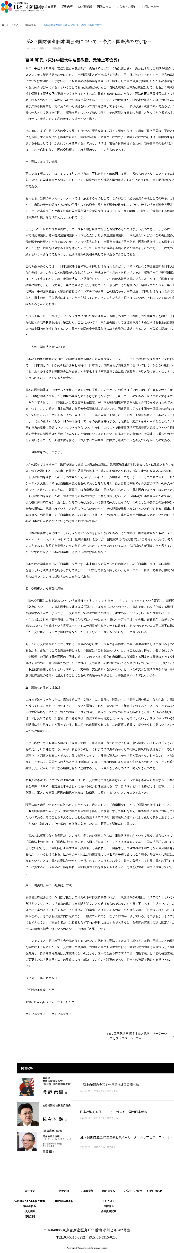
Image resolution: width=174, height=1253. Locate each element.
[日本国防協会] (22, 7)
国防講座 (57, 48)
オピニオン (99, 1090)
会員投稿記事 (108, 1210)
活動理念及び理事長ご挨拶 (29, 1200)
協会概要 (50, 6)
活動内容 (67, 6)
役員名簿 (30, 1210)
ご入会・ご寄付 (127, 6)
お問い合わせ (150, 6)
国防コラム (104, 6)
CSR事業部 (85, 6)
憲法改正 (95, 464)
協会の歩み (29, 1205)
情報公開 (30, 1215)
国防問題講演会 (64, 1200)
